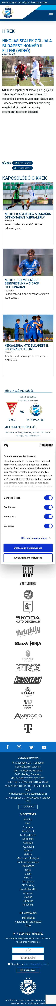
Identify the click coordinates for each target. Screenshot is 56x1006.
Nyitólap (28, 819)
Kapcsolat (28, 904)
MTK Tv (28, 877)
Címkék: (6, 162)
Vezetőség (28, 846)
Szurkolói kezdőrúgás (28, 862)
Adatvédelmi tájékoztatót (35, 964)
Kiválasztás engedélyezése (28, 557)
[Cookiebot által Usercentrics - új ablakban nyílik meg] (40, 446)
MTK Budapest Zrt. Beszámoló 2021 (28, 793)
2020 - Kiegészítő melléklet (28, 770)
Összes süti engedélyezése (28, 548)
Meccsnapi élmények (28, 858)
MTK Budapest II (22, 168)
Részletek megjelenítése (34, 538)
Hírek (28, 823)
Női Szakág (28, 885)
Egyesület (28, 900)
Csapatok (28, 827)
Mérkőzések (28, 831)
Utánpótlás (28, 881)
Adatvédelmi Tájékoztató (28, 921)
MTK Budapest (28, 835)
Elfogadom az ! (29, 964)
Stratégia (28, 842)
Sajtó (28, 869)
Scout (28, 873)
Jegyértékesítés (28, 889)
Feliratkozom (28, 970)
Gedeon (28, 850)
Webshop (28, 893)
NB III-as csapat (22, 163)
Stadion (28, 897)
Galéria (28, 854)
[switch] (48, 507)
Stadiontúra (28, 866)
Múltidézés (28, 838)
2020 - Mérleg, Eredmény (28, 774)
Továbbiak (28, 806)
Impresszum (28, 917)
